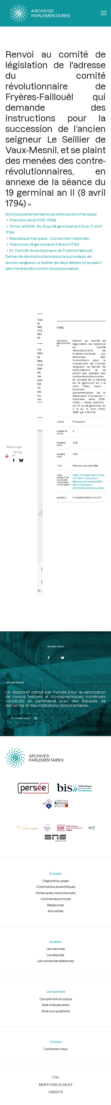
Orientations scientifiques (55, 887)
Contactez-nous (55, 1049)
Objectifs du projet (55, 881)
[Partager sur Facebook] (14, 461)
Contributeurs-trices (56, 899)
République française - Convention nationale (49, 238)
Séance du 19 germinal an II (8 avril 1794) (44, 244)
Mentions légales (55, 1084)
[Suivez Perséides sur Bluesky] (62, 657)
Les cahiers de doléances (55, 961)
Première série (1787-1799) (32, 220)
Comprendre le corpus (55, 999)
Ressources (55, 905)
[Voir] (29, 203)
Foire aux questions (55, 1011)
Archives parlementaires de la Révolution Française (51, 214)
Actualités (55, 911)
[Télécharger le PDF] (7, 456)
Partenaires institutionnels (55, 893)
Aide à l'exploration (56, 1005)
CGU (55, 1077)
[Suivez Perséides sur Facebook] (48, 657)
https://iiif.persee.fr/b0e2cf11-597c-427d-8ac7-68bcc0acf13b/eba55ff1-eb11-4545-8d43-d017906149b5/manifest (88, 481)
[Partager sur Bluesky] (21, 461)
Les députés (55, 955)
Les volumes (55, 949)
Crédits (55, 1092)
